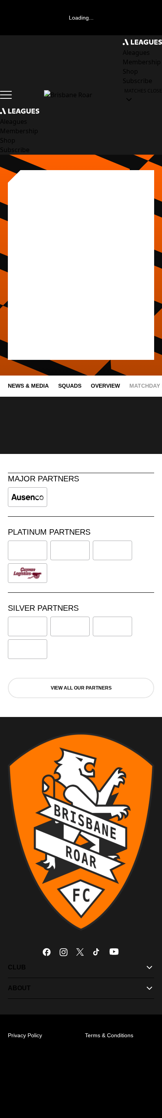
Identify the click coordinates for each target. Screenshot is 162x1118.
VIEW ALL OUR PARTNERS (81, 688)
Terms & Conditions (109, 1035)
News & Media (28, 386)
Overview (105, 386)
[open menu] (6, 95)
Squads (69, 386)
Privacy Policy (25, 1035)
